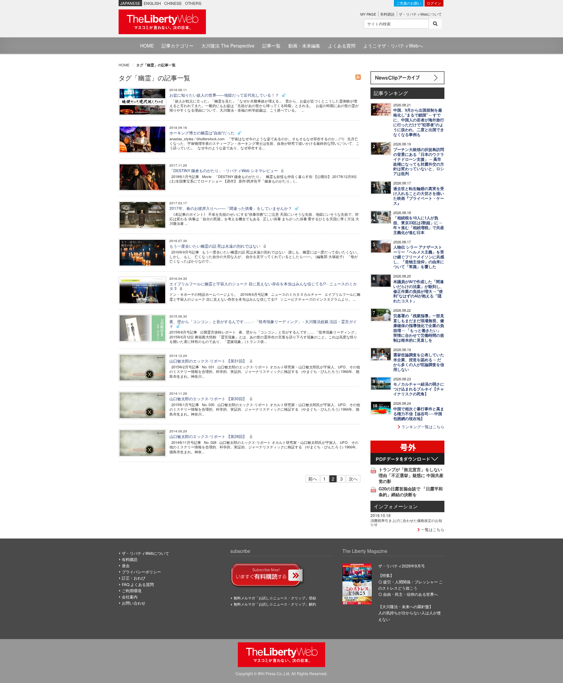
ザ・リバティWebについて (420, 14)
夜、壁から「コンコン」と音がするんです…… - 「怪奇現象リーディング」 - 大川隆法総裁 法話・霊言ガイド (263, 324)
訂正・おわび (133, 578)
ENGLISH (152, 3)
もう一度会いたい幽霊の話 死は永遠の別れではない (215, 246)
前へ (312, 478)
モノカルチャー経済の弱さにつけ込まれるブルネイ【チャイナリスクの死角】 (418, 389)
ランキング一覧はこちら (422, 426)
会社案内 (129, 596)
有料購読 (387, 14)
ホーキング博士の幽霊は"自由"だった (202, 132)
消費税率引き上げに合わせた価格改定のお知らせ (406, 522)
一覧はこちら (432, 529)
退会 (126, 565)
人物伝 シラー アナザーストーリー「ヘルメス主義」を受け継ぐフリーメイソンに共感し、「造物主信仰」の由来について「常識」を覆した (418, 256)
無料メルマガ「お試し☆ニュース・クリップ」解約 (275, 604)
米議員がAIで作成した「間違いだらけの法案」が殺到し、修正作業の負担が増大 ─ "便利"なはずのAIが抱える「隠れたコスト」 (418, 291)
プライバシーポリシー (141, 571)
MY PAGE (368, 14)
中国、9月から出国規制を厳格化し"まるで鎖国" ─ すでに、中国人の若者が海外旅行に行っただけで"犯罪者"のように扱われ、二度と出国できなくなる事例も (418, 122)
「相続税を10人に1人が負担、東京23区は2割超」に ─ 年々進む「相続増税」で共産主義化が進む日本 (418, 225)
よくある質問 (341, 45)
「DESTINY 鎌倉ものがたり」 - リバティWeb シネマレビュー (224, 170)
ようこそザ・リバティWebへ (393, 45)
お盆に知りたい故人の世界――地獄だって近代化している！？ (224, 95)
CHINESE (173, 3)
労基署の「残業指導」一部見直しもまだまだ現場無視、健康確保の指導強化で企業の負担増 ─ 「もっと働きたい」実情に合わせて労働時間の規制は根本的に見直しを (418, 328)
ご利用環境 (131, 590)
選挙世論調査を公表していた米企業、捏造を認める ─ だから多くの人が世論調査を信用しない (418, 362)
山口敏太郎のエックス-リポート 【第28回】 (208, 436)
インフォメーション (396, 506)
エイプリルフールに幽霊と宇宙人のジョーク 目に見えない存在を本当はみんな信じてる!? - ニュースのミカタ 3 (263, 286)
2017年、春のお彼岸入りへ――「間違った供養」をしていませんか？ (231, 208)
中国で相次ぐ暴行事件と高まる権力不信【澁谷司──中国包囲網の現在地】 (418, 413)
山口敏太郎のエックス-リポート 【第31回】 (208, 360)
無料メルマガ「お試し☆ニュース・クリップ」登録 (275, 597)
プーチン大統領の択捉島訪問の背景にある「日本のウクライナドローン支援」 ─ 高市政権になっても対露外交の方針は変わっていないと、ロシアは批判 (418, 162)
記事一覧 (271, 45)
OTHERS (193, 3)
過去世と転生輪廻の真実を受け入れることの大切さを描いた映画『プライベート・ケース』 (418, 196)
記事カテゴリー (178, 45)
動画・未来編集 (304, 45)
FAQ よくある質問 (138, 584)
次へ (353, 478)
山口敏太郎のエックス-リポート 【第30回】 (208, 398)
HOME (147, 45)
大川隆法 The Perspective (227, 45)
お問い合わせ (133, 603)
